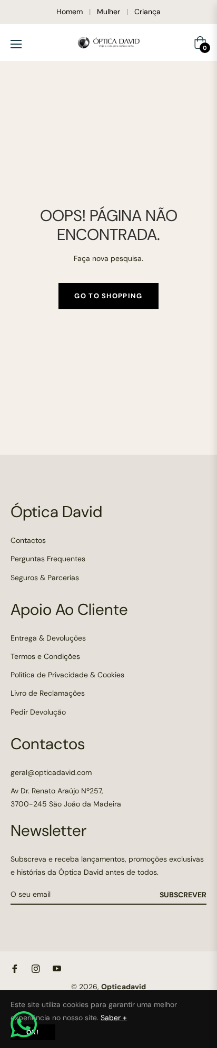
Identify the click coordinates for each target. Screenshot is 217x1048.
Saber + (114, 1017)
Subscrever (183, 894)
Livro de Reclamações (48, 693)
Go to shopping (108, 295)
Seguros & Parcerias (45, 577)
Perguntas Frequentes (48, 558)
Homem (69, 11)
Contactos (28, 540)
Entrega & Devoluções (48, 638)
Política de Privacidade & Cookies (67, 674)
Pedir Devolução (38, 712)
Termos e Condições (45, 656)
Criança (147, 11)
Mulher (108, 11)
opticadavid (123, 986)
